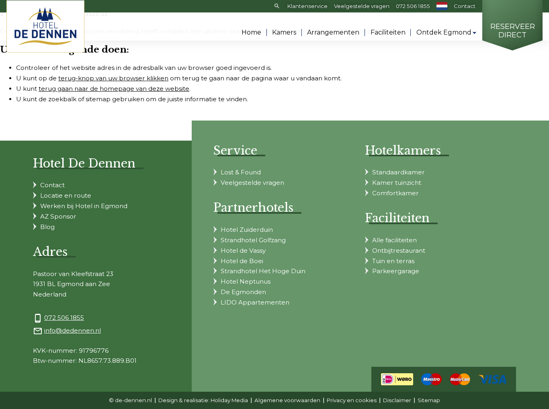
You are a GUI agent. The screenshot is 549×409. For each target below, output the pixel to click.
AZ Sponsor (58, 216)
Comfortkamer (395, 193)
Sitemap (429, 400)
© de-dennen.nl (130, 400)
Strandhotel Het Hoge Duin (263, 271)
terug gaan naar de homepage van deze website (114, 88)
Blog (47, 227)
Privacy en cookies (352, 400)
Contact (464, 6)
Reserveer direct (512, 31)
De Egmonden (243, 292)
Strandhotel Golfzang (253, 240)
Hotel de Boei (242, 261)
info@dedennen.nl (72, 330)
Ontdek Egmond (443, 32)
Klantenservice (307, 6)
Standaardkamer (398, 172)
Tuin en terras (393, 261)
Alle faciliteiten (394, 240)
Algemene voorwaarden (287, 400)
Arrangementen (333, 32)
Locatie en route (65, 195)
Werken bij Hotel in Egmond (83, 206)
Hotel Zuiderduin (247, 229)
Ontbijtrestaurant (398, 250)
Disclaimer (397, 400)
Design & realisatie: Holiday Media (203, 400)
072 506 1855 (413, 6)
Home (251, 32)
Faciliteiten (388, 32)
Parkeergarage (395, 271)
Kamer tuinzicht (396, 182)
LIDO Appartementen (255, 302)
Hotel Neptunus (245, 281)
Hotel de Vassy (243, 250)
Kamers (284, 32)
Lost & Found (241, 172)
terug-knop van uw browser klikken (113, 78)
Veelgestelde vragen (361, 6)
